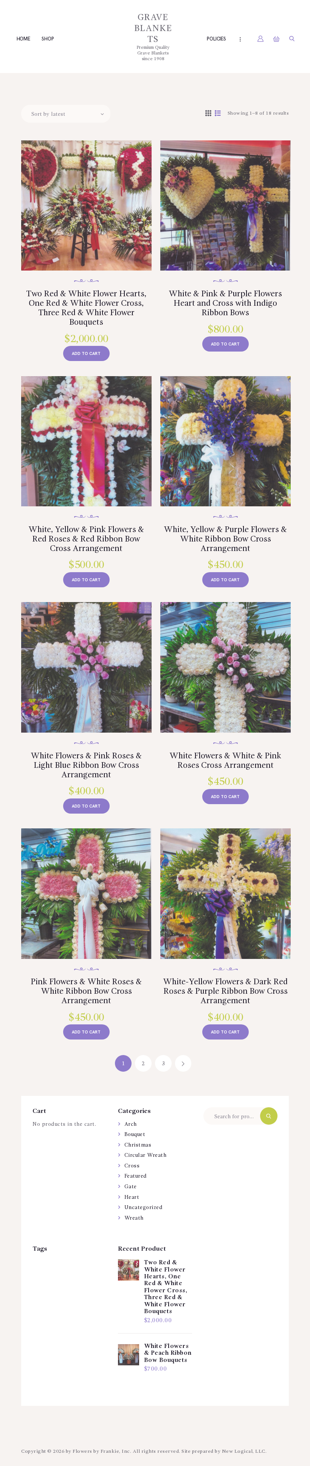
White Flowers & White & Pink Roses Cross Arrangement (225, 761)
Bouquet (135, 1134)
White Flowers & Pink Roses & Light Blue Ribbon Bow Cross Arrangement (86, 765)
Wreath (134, 1218)
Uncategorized (143, 1207)
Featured (135, 1176)
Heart (132, 1197)
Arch (130, 1124)
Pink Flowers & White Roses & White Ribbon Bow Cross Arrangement (86, 991)
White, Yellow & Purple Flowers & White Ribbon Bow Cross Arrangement (225, 539)
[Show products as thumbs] (208, 114)
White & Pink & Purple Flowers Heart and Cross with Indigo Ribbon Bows (225, 303)
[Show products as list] (218, 114)
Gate (130, 1186)
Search (268, 1116)
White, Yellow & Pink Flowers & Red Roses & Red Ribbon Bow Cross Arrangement (86, 539)
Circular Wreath (145, 1155)
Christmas (138, 1145)
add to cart (86, 353)
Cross (132, 1166)
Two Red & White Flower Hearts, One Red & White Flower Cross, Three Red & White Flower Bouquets (86, 308)
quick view (91, 216)
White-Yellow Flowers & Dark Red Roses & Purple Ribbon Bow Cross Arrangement (225, 991)
